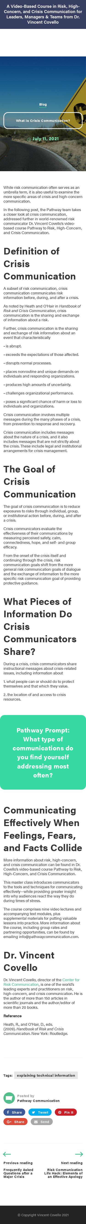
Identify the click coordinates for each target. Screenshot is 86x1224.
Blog (43, 104)
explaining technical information (46, 1075)
